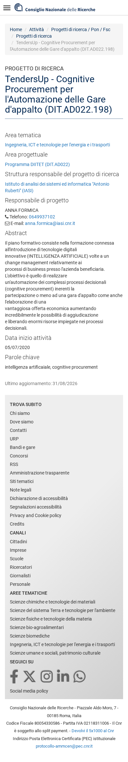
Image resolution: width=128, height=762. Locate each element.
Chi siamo (20, 413)
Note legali (20, 490)
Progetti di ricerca (34, 36)
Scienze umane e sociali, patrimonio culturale (55, 653)
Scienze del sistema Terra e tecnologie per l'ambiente (62, 610)
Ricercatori (21, 567)
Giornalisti (20, 575)
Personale (20, 584)
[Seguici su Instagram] (47, 677)
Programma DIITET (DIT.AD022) (37, 164)
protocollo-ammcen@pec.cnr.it (64, 746)
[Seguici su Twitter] (30, 677)
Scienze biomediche (30, 636)
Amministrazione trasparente (39, 472)
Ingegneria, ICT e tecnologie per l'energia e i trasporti (57, 144)
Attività (36, 29)
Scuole (16, 558)
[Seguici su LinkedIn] (63, 677)
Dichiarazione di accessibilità (39, 498)
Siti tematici (21, 481)
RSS (14, 464)
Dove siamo (21, 421)
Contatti (18, 430)
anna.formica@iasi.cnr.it (50, 223)
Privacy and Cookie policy (35, 515)
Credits (17, 524)
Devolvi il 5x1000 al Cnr (93, 730)
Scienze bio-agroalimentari (37, 627)
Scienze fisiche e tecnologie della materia (51, 619)
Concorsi (19, 455)
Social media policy (29, 691)
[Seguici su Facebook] (14, 677)
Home (16, 29)
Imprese (18, 550)
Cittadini (18, 541)
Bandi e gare (22, 447)
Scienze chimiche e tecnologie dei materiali (52, 601)
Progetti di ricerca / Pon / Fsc (80, 29)
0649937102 (42, 216)
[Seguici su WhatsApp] (80, 677)
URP (14, 438)
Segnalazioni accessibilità (36, 507)
